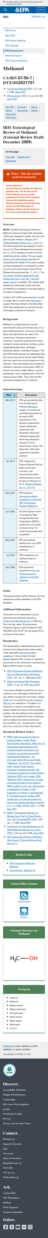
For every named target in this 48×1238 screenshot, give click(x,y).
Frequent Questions (13, 1212)
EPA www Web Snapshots (16, 1104)
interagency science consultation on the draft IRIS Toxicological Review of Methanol (30, 501)
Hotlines (7, 1202)
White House (9, 1177)
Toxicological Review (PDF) (20, 89)
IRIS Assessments (14, 50)
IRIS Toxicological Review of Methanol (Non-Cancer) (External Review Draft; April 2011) (24, 840)
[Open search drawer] (5, 9)
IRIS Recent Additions (15, 40)
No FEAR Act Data (12, 1114)
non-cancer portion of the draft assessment (22, 258)
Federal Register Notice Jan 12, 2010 (21, 243)
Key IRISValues (10, 109)
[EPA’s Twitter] (11, 1227)
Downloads (11, 161)
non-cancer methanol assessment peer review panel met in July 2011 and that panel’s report (21, 279)
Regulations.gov (11, 1163)
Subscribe (8, 1167)
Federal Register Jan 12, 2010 (30, 486)
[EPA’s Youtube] (17, 1227)
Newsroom (8, 1153)
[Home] (22, 10)
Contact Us (38, 17)
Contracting (9, 1099)
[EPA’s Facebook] (5, 1227)
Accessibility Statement (14, 1090)
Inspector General (12, 1144)
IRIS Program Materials (16, 61)
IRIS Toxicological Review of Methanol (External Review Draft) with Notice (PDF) (24, 674)
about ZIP (11, 809)
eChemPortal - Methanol (21, 870)
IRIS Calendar (11, 45)
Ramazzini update (28, 408)
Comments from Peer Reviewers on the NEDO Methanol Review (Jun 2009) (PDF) (25, 830)
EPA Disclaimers (11, 1197)
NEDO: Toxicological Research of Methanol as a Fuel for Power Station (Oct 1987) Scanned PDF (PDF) (24, 816)
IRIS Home (10, 30)
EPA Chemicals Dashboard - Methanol (23, 865)
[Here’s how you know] (24, 3)
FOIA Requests (10, 1207)
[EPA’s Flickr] (24, 1227)
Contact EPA (9, 1193)
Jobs (5, 1148)
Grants (6, 1109)
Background (23, 157)
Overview (10, 157)
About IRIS (10, 35)
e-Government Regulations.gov (19, 620)
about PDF (20, 92)
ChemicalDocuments (22, 109)
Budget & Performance (14, 1094)
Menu (40, 10)
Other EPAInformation (11, 116)
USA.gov (7, 1172)
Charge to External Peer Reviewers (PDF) (23, 683)
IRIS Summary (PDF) (17, 96)
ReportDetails (34, 109)
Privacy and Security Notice (17, 1123)
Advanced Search (13, 55)
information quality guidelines (19, 654)
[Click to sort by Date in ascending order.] (14, 395)
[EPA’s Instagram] (30, 1227)
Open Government (12, 1158)
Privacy (7, 1118)
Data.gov (7, 1139)
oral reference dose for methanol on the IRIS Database (29, 575)
